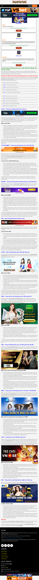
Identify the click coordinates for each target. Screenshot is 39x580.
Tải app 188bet (4, 558)
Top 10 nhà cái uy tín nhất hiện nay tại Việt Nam (13, 537)
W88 (4, 98)
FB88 (4, 96)
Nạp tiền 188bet (4, 553)
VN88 (4, 103)
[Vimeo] (11, 545)
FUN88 (4, 92)
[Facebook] (2, 545)
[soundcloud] (5, 545)
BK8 (4, 105)
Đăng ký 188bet (4, 551)
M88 (4, 89)
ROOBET (4, 87)
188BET (4, 84)
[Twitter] (8, 545)
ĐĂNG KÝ (29, 5)
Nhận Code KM (19, 23)
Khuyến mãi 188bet (4, 556)
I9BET (4, 100)
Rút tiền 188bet (4, 555)
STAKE (4, 82)
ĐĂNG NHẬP (35, 5)
